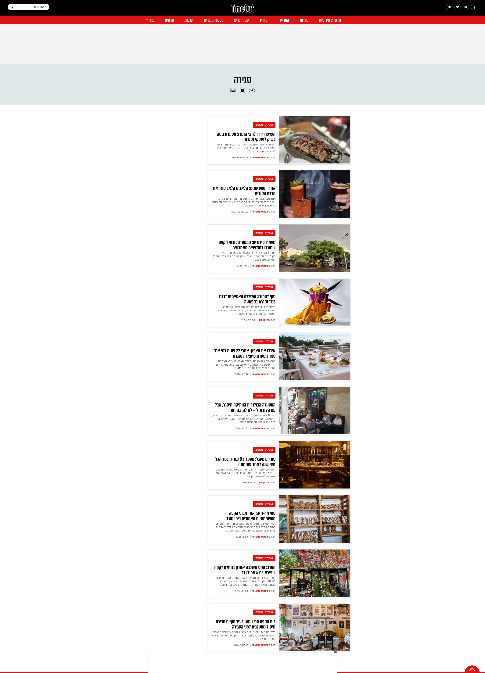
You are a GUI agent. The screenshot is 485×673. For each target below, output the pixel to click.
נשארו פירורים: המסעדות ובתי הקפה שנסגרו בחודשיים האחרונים (247, 245)
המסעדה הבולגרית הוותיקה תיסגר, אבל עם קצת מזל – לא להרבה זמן (245, 408)
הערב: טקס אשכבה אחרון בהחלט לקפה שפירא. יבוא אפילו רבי (244, 570)
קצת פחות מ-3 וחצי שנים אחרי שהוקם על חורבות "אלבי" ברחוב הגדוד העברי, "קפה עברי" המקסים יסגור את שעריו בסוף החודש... (243, 635)
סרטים (169, 20)
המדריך (264, 20)
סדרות (304, 20)
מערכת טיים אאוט (261, 157)
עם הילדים (241, 20)
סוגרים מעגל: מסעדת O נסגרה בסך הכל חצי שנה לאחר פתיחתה (245, 462)
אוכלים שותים (264, 125)
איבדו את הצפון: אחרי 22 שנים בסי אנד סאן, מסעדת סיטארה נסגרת (244, 353)
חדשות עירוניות (330, 20)
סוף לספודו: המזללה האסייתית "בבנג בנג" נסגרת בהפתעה (247, 299)
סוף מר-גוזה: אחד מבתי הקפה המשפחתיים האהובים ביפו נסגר (250, 516)
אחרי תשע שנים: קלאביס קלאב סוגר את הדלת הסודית (244, 191)
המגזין (284, 20)
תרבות (189, 20)
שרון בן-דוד (264, 320)
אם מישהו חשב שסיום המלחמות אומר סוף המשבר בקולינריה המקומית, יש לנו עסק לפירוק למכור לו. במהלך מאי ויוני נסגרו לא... (244, 256)
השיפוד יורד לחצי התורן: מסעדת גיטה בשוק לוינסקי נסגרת (246, 137)
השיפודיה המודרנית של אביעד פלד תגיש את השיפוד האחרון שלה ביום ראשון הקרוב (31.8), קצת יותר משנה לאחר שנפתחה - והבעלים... (245, 148)
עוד (152, 20)
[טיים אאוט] (242, 10)
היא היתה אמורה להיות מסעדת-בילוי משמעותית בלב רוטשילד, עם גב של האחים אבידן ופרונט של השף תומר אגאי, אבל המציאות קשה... (244, 473)
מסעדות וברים (214, 20)
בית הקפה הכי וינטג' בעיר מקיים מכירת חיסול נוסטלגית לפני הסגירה (245, 624)
